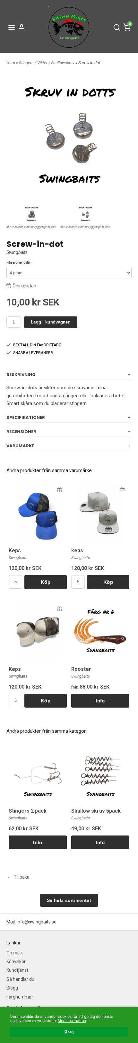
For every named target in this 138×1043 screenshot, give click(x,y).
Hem (10, 62)
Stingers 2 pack (28, 811)
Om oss (14, 952)
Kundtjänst (17, 970)
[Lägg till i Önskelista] (59, 490)
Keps (15, 550)
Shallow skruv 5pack (96, 811)
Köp (45, 582)
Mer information (72, 1021)
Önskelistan (24, 285)
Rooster (81, 669)
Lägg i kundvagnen (51, 322)
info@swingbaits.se (36, 921)
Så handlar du (20, 979)
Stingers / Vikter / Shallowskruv (47, 62)
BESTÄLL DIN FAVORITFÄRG (37, 345)
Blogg (12, 987)
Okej (69, 1031)
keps (77, 550)
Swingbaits (17, 252)
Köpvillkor (16, 961)
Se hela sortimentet (69, 900)
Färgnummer (19, 997)
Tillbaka (20, 877)
